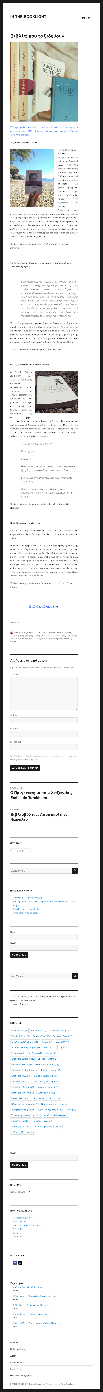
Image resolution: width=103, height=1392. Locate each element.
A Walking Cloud (20, 1221)
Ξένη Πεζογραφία (39, 638)
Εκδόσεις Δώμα (51, 1070)
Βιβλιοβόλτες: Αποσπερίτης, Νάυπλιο (31, 1305)
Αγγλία (47, 1041)
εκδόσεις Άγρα (43, 1120)
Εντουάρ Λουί (46, 1092)
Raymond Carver (54, 632)
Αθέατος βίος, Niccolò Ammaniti (27, 897)
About (13, 1355)
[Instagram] (20, 1263)
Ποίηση (71, 1109)
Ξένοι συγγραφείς (50, 1109)
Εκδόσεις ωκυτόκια (22, 1092)
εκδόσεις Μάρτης (25, 635)
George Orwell (41, 1036)
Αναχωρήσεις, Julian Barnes (25, 912)
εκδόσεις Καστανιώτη (48, 1126)
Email (14, 728)
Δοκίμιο (13, 635)
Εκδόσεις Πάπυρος (60, 635)
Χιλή (37, 1115)
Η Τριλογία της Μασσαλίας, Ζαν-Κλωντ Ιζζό (34, 1296)
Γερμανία (65, 1047)
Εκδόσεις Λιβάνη (21, 1081)
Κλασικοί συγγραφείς (24, 1103)
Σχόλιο (15, 674)
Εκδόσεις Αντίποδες (47, 1064)
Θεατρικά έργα (21, 1098)
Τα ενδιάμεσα (20, 1115)
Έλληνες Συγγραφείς (25, 1041)
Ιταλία (55, 1098)
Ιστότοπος (15, 742)
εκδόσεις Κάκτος (21, 1126)
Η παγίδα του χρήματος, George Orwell (31, 1313)
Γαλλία (49, 1047)
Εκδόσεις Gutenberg (23, 1058)
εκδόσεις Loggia (21, 1120)
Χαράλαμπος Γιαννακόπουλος (27, 1225)
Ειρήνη (17, 632)
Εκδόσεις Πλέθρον (22, 1087)
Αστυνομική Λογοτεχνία (25, 1047)
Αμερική (62, 1041)
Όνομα (14, 715)
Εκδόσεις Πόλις (47, 1087)
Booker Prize (38, 1030)
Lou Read (17, 1232)
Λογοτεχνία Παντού (23, 1217)
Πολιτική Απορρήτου (20, 1375)
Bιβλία (42, 632)
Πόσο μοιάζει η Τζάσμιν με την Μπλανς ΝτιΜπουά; (37, 1322)
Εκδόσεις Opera (47, 1058)
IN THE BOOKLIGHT (28, 16)
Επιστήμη (26, 638)
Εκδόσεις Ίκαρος (21, 1064)
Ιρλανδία (40, 1098)
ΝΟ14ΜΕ (17, 1229)
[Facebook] (15, 1263)
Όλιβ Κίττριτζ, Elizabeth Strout (27, 908)
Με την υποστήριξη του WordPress (61, 1384)
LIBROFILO (18, 1236)
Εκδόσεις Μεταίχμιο (42, 635)
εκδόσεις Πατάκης (22, 1132)
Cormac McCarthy (59, 1030)
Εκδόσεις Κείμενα (45, 1075)
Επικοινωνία (17, 1362)
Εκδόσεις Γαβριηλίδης (24, 1070)
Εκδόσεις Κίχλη (21, 1075)
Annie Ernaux (19, 1030)
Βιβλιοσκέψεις (18, 1349)
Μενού (86, 18)
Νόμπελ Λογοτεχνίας (54, 1103)
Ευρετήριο (15, 1368)
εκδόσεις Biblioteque (56, 1115)
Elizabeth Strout (20, 1036)
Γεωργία (17, 1053)
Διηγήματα (66, 632)
